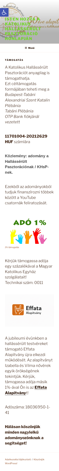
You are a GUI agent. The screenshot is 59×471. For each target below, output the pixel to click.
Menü (31, 48)
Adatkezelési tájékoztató (18, 459)
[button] (4, 12)
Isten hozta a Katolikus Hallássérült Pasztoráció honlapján (23, 29)
